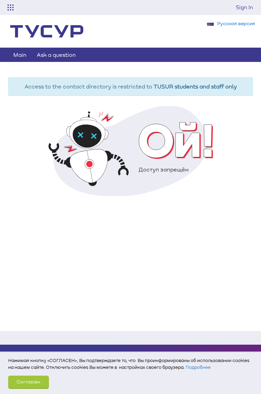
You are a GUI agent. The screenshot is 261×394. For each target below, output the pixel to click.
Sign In (244, 7)
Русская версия (236, 23)
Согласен (28, 381)
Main (20, 54)
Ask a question (56, 54)
